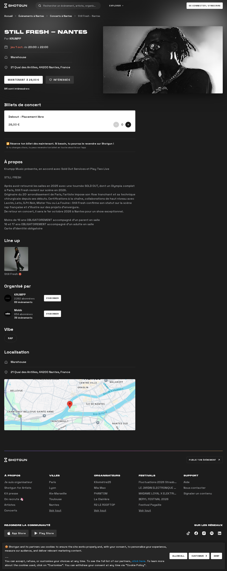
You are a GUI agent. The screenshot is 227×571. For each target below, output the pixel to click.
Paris (52, 482)
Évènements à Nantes (31, 16)
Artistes (9, 505)
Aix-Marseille (58, 493)
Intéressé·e (61, 79)
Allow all (178, 556)
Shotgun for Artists (17, 488)
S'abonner (52, 298)
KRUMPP (15, 38)
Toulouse (55, 499)
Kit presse (11, 493)
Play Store (46, 533)
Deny (216, 556)
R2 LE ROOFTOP (104, 505)
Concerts (10, 510)
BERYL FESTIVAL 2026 (153, 499)
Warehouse (18, 362)
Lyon (52, 488)
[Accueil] (15, 6)
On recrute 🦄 (14, 499)
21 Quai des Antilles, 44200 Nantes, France (40, 372)
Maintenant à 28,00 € (23, 79)
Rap (10, 338)
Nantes (54, 505)
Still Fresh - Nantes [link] (89, 16)
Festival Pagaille (150, 505)
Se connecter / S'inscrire (205, 5)
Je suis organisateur (18, 482)
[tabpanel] (69, 121)
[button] (52, 298)
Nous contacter (195, 488)
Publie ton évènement (202, 459)
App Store (19, 533)
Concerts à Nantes (61, 16)
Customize (198, 556)
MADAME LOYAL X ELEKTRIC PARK (161, 493)
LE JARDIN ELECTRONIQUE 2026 (160, 488)
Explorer (115, 5)
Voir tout (55, 510)
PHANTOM (100, 493)
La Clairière (101, 499)
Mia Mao (100, 488)
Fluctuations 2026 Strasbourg (160, 482)
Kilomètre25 (102, 482)
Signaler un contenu (198, 493)
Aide (187, 482)
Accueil (8, 16)
